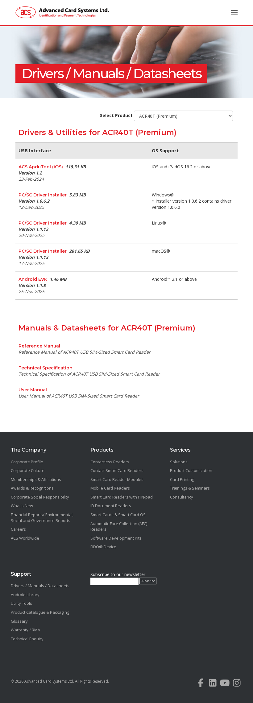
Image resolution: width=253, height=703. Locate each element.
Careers (18, 529)
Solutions (179, 462)
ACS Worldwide (25, 538)
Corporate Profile (27, 462)
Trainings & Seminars (190, 488)
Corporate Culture (27, 470)
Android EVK (33, 279)
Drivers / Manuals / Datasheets (111, 73)
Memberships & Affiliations (36, 479)
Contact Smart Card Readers (116, 470)
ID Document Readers (110, 505)
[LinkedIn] (212, 684)
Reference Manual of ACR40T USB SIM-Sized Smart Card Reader (85, 352)
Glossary (19, 621)
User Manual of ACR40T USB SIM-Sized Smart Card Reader (79, 396)
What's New (22, 505)
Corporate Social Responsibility (40, 497)
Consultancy (181, 497)
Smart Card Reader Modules (116, 479)
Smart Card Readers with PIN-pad (121, 497)
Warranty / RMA (25, 630)
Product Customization (191, 470)
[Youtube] (224, 684)
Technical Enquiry (27, 639)
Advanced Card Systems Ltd (48, 681)
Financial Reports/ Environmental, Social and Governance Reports (42, 517)
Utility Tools (21, 603)
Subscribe (148, 581)
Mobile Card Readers (110, 488)
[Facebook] (200, 684)
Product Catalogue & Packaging (40, 612)
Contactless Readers (109, 462)
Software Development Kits (116, 538)
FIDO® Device (103, 546)
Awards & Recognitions (32, 488)
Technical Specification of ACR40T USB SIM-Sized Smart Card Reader (89, 374)
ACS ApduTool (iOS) (41, 167)
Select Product (116, 115)
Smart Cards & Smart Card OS (118, 514)
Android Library (25, 594)
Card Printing (182, 479)
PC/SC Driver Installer (43, 195)
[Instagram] (236, 684)
